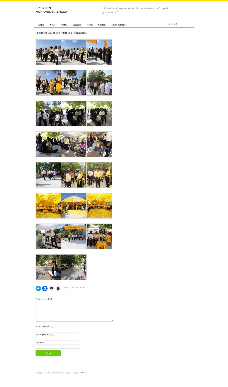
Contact (101, 24)
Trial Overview (118, 24)
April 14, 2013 (70, 287)
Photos (64, 24)
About (90, 24)
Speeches (77, 24)
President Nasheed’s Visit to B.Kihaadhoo (61, 33)
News (52, 24)
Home (41, 24)
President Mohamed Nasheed (51, 9)
